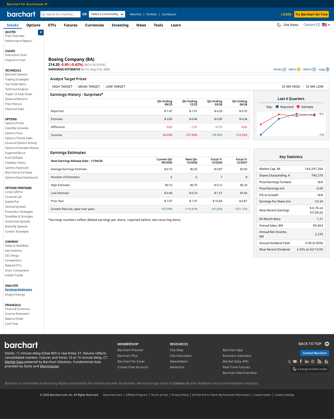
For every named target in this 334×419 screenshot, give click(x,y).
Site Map (176, 350)
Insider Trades (14, 275)
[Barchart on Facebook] (301, 361)
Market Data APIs (236, 361)
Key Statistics (13, 250)
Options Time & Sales (18, 138)
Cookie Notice (262, 394)
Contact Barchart (315, 353)
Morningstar (49, 366)
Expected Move (15, 153)
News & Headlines (17, 245)
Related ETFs (13, 265)
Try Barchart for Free (311, 14)
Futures (70, 25)
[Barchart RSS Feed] (319, 361)
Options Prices (14, 123)
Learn (176, 25)
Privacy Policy (180, 394)
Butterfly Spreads (16, 226)
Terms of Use (159, 394)
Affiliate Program (136, 394)
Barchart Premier (130, 350)
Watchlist (135, 14)
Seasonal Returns (16, 99)
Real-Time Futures (236, 367)
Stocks (13, 25)
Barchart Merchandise (240, 372)
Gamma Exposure (16, 168)
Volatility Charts (15, 163)
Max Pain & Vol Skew (18, 172)
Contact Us (181, 383)
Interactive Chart (16, 55)
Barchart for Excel (131, 361)
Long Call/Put (14, 192)
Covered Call (13, 197)
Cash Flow (11, 324)
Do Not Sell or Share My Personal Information (221, 394)
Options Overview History (22, 148)
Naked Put (12, 201)
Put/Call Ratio (14, 158)
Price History (13, 104)
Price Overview (14, 36)
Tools (158, 25)
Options (33, 25)
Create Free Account (132, 367)
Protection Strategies (19, 212)
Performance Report (18, 41)
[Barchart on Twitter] (289, 362)
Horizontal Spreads (17, 221)
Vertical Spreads (15, 206)
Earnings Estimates (18, 289)
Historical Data (14, 109)
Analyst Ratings (15, 294)
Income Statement (17, 314)
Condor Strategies (17, 231)
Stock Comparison (17, 270)
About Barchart (112, 394)
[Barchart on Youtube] (295, 361)
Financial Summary (17, 309)
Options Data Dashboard (21, 177)
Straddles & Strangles (19, 216)
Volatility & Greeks (17, 128)
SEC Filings (12, 255)
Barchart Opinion (16, 74)
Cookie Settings (284, 394)
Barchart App (233, 350)
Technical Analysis (16, 89)
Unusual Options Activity (21, 143)
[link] (324, 69)
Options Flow (13, 133)
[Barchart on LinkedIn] (307, 361)
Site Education (181, 355)
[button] (326, 25)
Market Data (14, 362)
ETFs (52, 25)
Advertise (177, 367)
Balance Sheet (14, 319)
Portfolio (151, 14)
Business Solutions (237, 355)
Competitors (13, 260)
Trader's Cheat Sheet (18, 94)
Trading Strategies (17, 79)
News (141, 25)
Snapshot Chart (15, 60)
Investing (120, 25)
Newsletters (179, 361)
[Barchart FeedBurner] (326, 361)
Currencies (94, 25)
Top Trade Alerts (15, 84)
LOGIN (286, 14)
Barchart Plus (127, 355)
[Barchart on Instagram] (313, 361)
